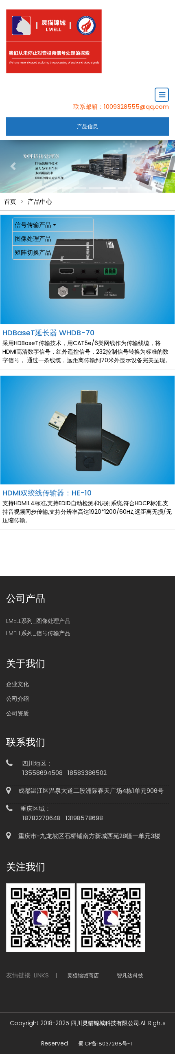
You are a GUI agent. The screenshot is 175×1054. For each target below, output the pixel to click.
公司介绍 (17, 699)
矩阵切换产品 (33, 252)
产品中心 (40, 201)
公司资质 (17, 713)
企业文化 (17, 684)
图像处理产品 (33, 238)
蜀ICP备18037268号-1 (105, 1043)
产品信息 (87, 126)
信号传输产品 (33, 224)
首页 (10, 201)
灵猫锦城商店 (83, 975)
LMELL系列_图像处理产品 (38, 621)
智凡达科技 (130, 975)
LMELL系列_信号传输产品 (38, 633)
